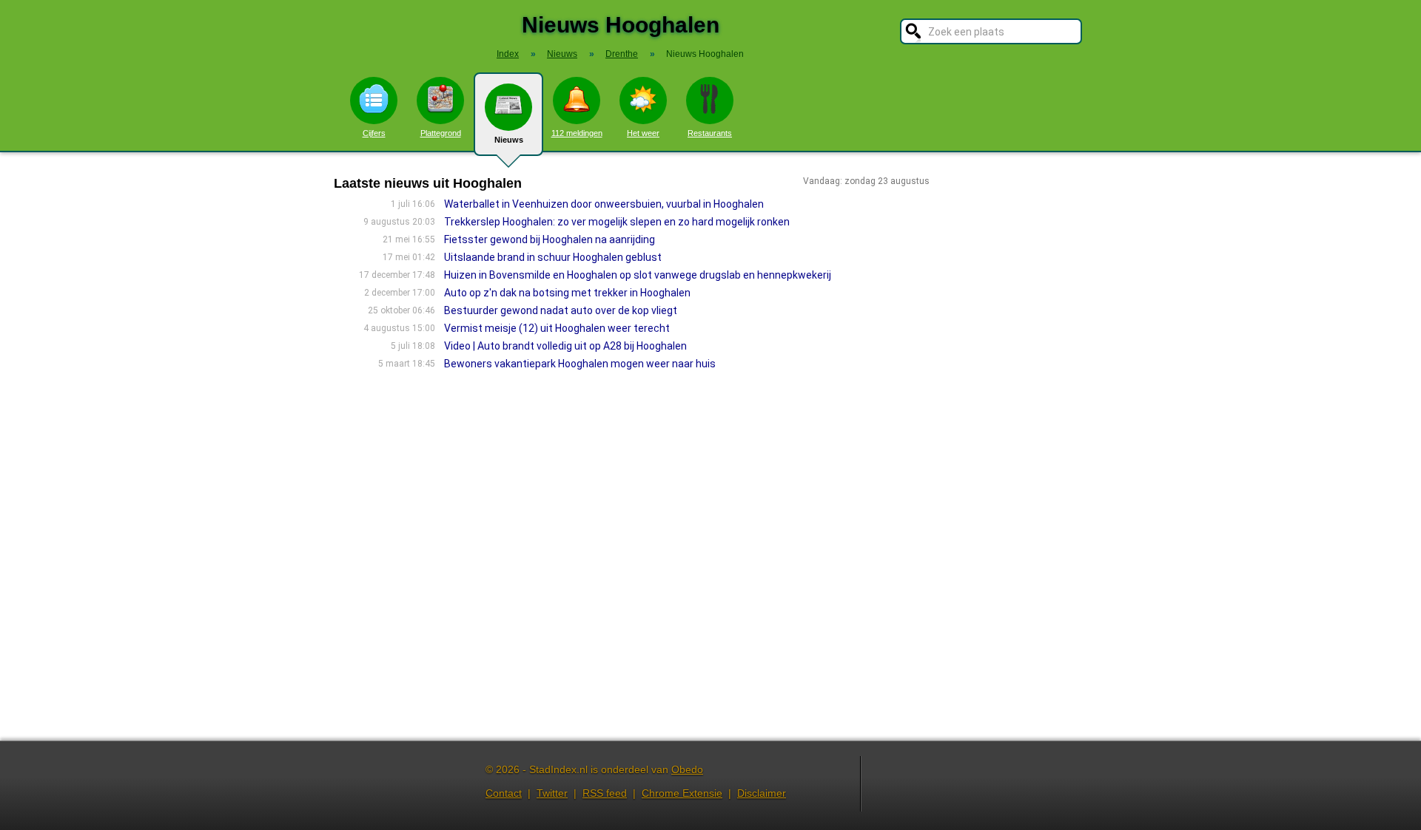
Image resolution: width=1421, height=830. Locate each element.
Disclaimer (761, 793)
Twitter (552, 793)
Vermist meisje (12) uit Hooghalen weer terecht (557, 328)
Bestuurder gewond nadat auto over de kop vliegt (560, 310)
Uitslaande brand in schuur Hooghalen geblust (553, 257)
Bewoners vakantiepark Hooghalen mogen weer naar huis (580, 364)
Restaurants (710, 133)
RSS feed (604, 793)
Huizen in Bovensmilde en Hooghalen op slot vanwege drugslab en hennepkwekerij (637, 275)
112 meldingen (576, 133)
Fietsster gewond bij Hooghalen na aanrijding (549, 239)
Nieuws (508, 139)
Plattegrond (440, 133)
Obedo (687, 769)
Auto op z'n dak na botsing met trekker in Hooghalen (567, 293)
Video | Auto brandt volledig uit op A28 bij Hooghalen (565, 346)
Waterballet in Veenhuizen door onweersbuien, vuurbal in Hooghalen (604, 204)
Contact (504, 793)
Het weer (643, 133)
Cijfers (374, 133)
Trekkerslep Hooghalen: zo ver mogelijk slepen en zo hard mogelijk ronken (617, 222)
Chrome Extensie (682, 793)
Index (508, 54)
